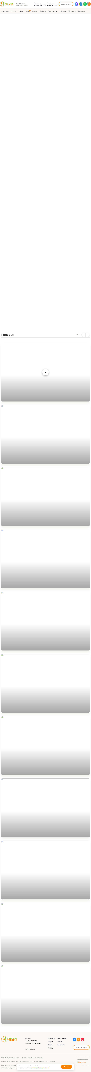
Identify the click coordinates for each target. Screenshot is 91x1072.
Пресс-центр (52, 11)
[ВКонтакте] (74, 1039)
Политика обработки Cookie (41, 1061)
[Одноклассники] (78, 1039)
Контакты (72, 11)
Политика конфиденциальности (24, 1061)
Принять (66, 1067)
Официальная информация (8, 1061)
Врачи (34, 11)
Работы (43, 11)
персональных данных (33, 297)
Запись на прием (66, 4)
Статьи (27, 20)
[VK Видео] (82, 1039)
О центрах (5, 11)
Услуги (13, 11)
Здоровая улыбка (6, 20)
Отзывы (63, 11)
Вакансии (81, 11)
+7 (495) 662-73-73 (40, 5)
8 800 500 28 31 (52, 5)
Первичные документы (35, 1057)
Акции (28, 11)
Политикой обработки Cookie (40, 1067)
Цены (21, 11)
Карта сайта (53, 1061)
